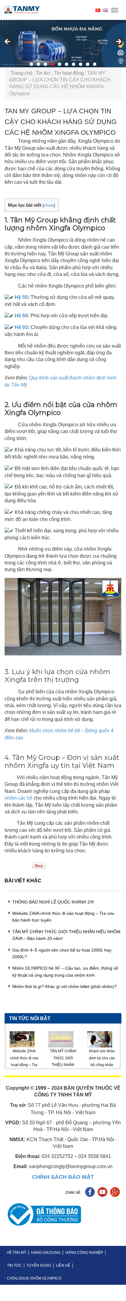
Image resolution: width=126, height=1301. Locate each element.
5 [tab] (59, 64)
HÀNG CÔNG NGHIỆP (84, 1252)
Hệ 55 (21, 297)
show (49, 205)
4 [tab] (52, 64)
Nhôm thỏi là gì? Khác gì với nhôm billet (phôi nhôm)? (64, 986)
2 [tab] (38, 64)
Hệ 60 (21, 315)
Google (115, 1192)
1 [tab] (31, 64)
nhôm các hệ (18, 798)
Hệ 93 (21, 327)
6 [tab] (66, 64)
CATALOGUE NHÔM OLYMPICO (34, 1278)
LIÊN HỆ (63, 1265)
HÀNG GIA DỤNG (46, 1252)
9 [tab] (87, 64)
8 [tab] (80, 64)
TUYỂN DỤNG (39, 1265)
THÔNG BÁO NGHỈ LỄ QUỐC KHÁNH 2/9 (53, 901)
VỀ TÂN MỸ (16, 1252)
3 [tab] (45, 64)
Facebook (90, 1192)
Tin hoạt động (69, 73)
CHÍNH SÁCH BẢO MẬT (63, 1177)
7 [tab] (73, 64)
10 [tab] (94, 64)
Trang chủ (21, 73)
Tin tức (43, 73)
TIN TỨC (14, 1265)
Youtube (103, 1192)
